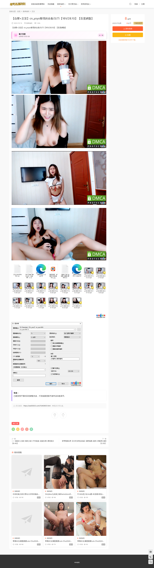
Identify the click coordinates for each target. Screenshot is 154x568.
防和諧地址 (85, 4)
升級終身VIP (138, 23)
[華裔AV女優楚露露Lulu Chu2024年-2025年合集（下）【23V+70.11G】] (91, 519)
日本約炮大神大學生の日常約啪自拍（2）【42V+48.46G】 (26, 494)
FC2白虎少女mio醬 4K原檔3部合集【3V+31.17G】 (90, 494)
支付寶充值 (72, 4)
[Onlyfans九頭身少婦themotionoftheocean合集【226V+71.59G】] (59, 472)
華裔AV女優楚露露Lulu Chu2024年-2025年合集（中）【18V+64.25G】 (59, 541)
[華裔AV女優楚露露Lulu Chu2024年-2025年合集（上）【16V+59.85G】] (27, 519)
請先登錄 (128, 29)
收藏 (129, 35)
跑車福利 (60, 4)
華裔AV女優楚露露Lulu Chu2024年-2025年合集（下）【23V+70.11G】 (91, 541)
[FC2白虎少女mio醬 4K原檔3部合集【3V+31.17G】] (91, 472)
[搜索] (130, 4)
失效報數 (51, 4)
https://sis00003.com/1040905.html (37, 406)
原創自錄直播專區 (38, 4)
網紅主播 (15, 423)
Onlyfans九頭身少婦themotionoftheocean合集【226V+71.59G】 (59, 494)
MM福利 (77, 562)
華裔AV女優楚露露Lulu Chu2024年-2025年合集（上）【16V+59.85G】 (26, 541)
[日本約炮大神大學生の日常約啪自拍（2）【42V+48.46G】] (27, 472)
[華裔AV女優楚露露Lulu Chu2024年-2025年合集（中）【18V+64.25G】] (59, 519)
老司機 (17, 4)
